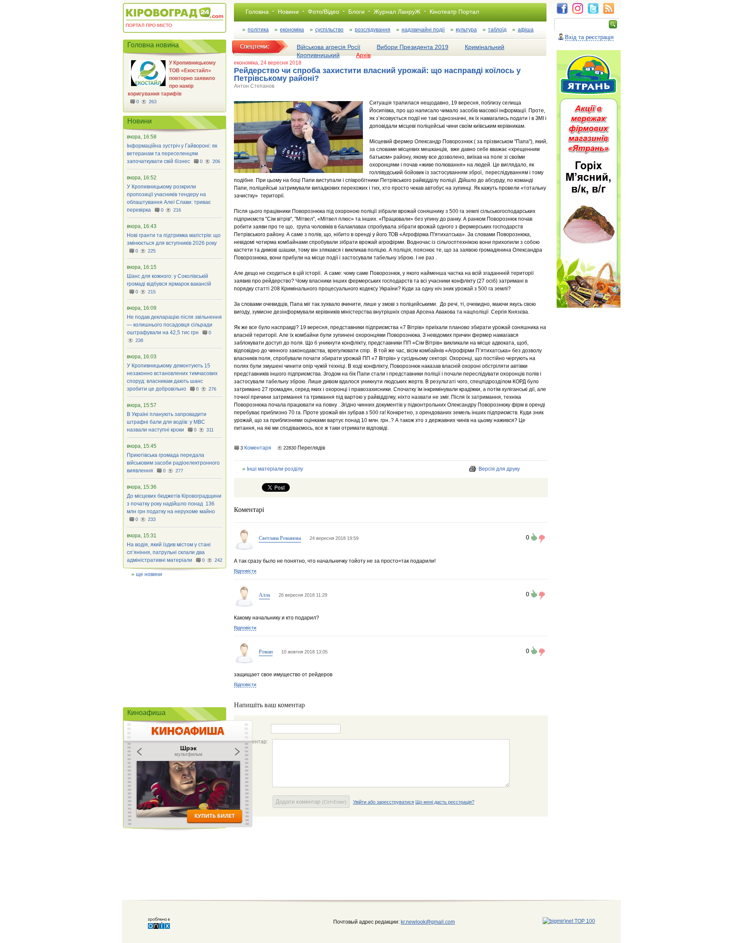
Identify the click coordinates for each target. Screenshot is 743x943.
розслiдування (372, 30)
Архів (363, 55)
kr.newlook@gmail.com (419, 922)
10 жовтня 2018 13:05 (304, 651)
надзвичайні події (423, 30)
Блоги (356, 11)
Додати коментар (311, 801)
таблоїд (497, 30)
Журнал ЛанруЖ (397, 11)
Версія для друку (499, 469)
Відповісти (245, 570)
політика (258, 30)
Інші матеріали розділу (275, 469)
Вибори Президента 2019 (412, 46)
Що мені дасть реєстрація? (444, 801)
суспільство (329, 30)
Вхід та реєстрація (589, 37)
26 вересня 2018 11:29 (303, 595)
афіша (526, 30)
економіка (292, 30)
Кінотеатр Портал (454, 11)
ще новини (149, 574)
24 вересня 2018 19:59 (334, 538)
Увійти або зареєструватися (383, 801)
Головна (257, 11)
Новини (288, 11)
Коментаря (257, 448)
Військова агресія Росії (328, 46)
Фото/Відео (323, 11)
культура (466, 30)
